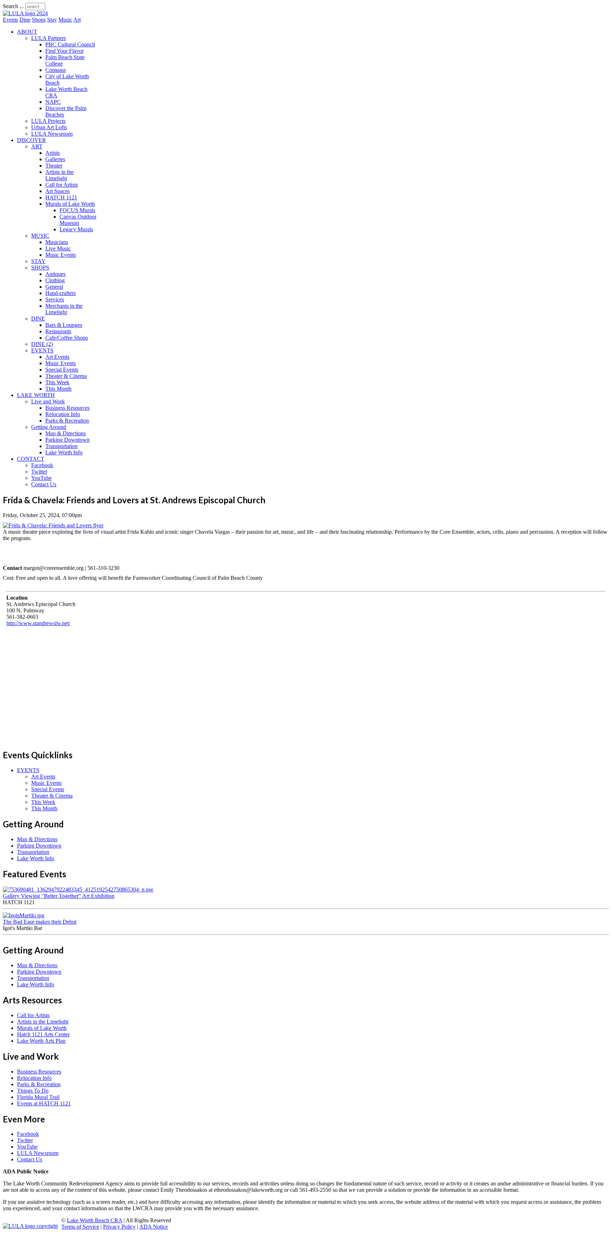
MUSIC (40, 236)
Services (54, 299)
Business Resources (67, 408)
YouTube (41, 478)
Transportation (61, 446)
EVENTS (42, 350)
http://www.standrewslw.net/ (38, 623)
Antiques (55, 274)
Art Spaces (57, 191)
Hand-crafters (60, 293)
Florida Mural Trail (38, 1097)
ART (36, 146)
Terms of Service (80, 1227)
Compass (55, 70)
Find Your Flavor (64, 51)
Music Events (60, 255)
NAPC (53, 102)
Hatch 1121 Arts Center (43, 1034)
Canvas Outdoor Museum (78, 220)
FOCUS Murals (77, 210)
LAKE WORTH (36, 395)
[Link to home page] (25, 13)
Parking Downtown (67, 440)
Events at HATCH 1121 (44, 1103)
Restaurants (58, 331)
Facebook (42, 465)
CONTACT (30, 459)
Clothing (55, 280)
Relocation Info (62, 414)
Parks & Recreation (67, 421)
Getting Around (48, 427)
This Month (58, 389)
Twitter (39, 472)
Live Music (58, 248)
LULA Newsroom (52, 134)
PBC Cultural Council (70, 44)
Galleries (55, 159)
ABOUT (27, 32)
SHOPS (40, 268)
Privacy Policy (119, 1227)
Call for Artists (61, 185)
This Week (57, 382)
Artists (52, 153)
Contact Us (43, 484)
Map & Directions (65, 433)
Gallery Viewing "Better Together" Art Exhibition (58, 896)
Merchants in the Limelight (64, 309)
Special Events (61, 370)
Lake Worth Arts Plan (41, 1041)
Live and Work (48, 401)
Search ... (13, 6)
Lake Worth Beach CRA (94, 1220)
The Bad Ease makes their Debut (39, 922)
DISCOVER (31, 140)
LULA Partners (48, 38)
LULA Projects (48, 121)
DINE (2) (42, 344)
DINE (38, 319)
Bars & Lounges (63, 325)
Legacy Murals (76, 229)
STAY (38, 261)
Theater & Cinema (66, 376)
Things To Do (33, 1091)
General (54, 287)
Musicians (56, 242)
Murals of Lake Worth (70, 204)
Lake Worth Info (64, 452)
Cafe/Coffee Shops (66, 338)
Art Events (57, 357)
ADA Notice (153, 1227)
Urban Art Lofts (49, 127)
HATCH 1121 (61, 197)
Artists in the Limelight (59, 175)
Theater (53, 166)
